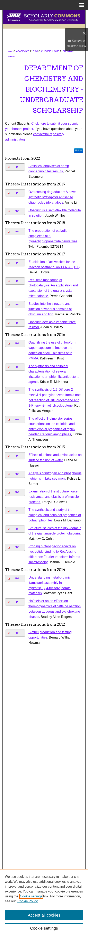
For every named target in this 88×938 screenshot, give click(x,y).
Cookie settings (31, 896)
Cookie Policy (27, 901)
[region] (44, 903)
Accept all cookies (44, 915)
